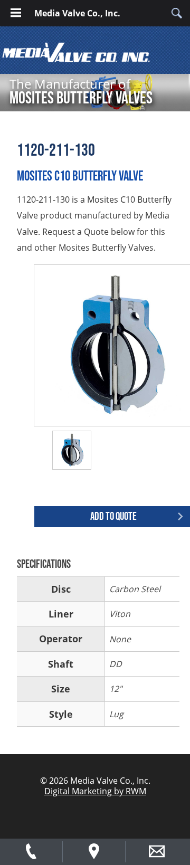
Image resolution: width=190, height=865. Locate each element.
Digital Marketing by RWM (95, 791)
